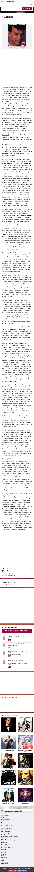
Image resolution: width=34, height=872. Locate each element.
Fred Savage (21, 118)
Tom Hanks (9, 733)
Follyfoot (3, 860)
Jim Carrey (15, 525)
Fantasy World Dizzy (5, 829)
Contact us (3, 824)
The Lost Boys (25, 803)
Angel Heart (4, 842)
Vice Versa (25, 733)
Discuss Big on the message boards (10, 584)
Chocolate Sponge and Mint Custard (9, 836)
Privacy (3, 822)
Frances (25, 786)
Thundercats (4, 857)
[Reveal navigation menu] (3, 8)
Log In (26, 1)
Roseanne (3, 851)
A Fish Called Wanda (8, 803)
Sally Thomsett (4, 862)
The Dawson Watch (5, 831)
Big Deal (3, 855)
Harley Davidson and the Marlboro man (10, 840)
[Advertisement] (17, 68)
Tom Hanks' (5, 135)
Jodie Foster (18, 93)
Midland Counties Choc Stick (7, 828)
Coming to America (9, 750)
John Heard (15, 393)
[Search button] (31, 5)
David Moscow (14, 159)
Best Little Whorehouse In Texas (25, 751)
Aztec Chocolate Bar (5, 863)
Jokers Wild (3, 854)
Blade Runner (25, 768)
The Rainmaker (4, 839)
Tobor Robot (4, 849)
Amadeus (8, 786)
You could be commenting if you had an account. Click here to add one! (17, 631)
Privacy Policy (22, 870)
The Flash (3, 852)
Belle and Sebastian (5, 859)
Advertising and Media (6, 820)
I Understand (12, 870)
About (2, 817)
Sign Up (31, 1)
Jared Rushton (9, 263)
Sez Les (3, 834)
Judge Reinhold (9, 118)
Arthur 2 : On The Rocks (8, 768)
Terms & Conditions (5, 819)
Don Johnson (4, 837)
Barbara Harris (9, 93)
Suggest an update (28, 568)
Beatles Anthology (5, 833)
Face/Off (10, 106)
